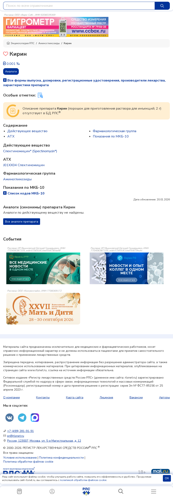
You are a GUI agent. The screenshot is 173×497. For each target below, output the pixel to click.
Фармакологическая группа (114, 131)
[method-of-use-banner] (55, 26)
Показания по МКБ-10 (111, 136)
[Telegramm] (22, 417)
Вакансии (136, 397)
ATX (10, 136)
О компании (11, 397)
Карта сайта (74, 397)
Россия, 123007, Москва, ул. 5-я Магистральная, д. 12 (44, 441)
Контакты (43, 397)
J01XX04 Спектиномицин (24, 165)
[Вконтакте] (9, 417)
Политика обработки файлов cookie (28, 462)
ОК (167, 478)
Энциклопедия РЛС (22, 43)
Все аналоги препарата (21, 222)
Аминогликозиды (49, 43)
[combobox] (79, 6)
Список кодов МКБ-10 (26, 193)
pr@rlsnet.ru (15, 436)
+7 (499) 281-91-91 (20, 431)
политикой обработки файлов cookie (83, 480)
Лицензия (106, 397)
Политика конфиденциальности (61, 458)
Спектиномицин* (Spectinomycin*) (30, 151)
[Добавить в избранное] (5, 54)
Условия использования (20, 458)
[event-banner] (43, 309)
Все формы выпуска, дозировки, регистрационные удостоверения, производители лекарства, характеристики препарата (84, 82)
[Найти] (162, 6)
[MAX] (34, 417)
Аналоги (11, 71)
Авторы (164, 397)
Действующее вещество (27, 131)
